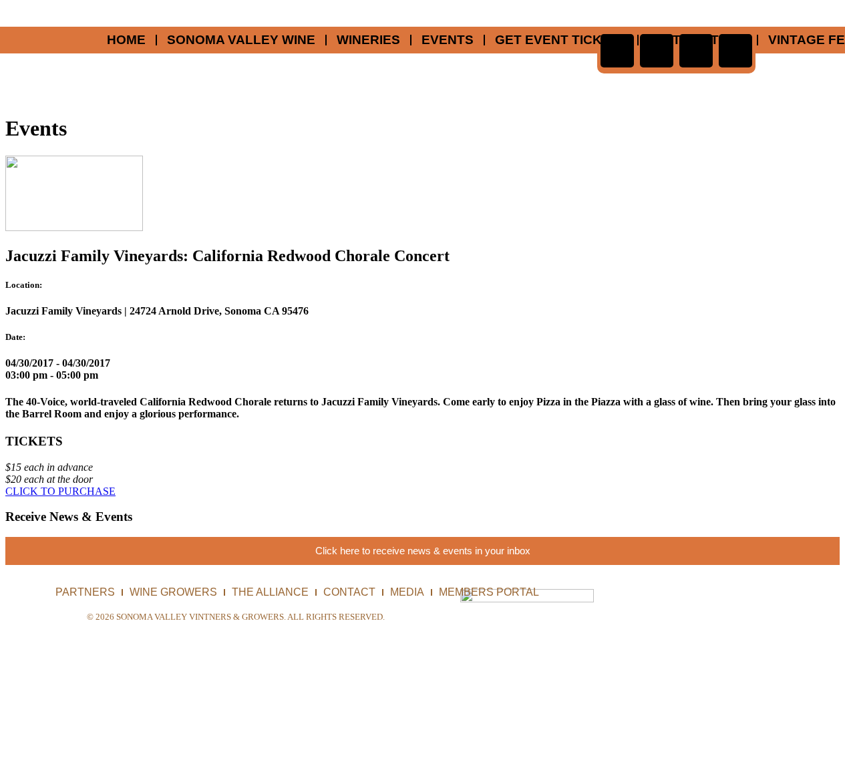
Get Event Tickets (561, 40)
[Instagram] (735, 50)
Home (126, 40)
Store (724, 40)
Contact (349, 592)
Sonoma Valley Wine (241, 40)
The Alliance (270, 592)
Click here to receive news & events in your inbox (422, 550)
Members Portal (489, 592)
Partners (85, 592)
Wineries (368, 40)
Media (407, 592)
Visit (665, 40)
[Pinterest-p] (656, 50)
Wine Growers (173, 592)
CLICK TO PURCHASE (60, 491)
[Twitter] (696, 50)
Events (447, 40)
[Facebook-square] (617, 50)
